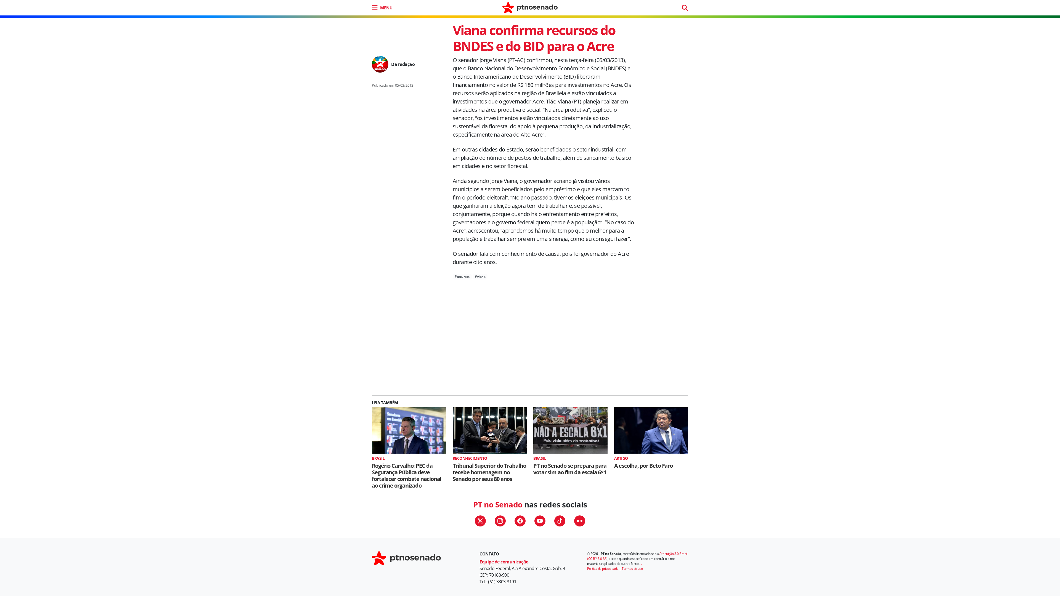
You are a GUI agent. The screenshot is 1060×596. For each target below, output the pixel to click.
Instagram (500, 520)
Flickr (579, 520)
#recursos (462, 276)
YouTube (539, 520)
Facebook (520, 520)
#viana (480, 276)
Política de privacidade (603, 568)
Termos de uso (632, 568)
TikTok (559, 520)
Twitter (480, 520)
